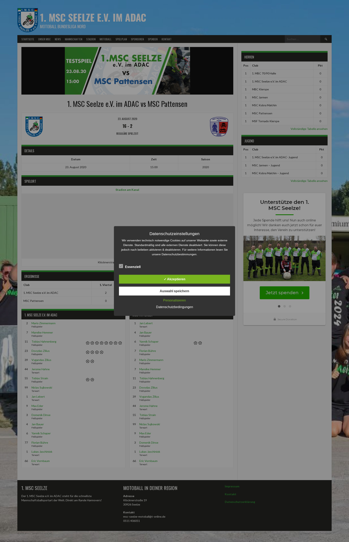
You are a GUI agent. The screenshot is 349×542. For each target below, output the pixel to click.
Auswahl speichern (174, 291)
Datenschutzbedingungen (174, 307)
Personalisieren (174, 300)
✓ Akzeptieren (174, 279)
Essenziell (133, 267)
